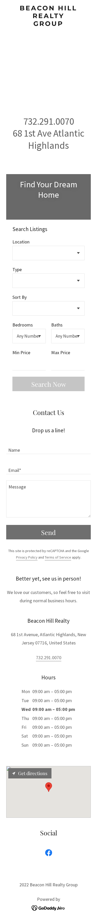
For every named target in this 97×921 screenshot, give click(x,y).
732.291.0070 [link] (48, 657)
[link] (48, 15)
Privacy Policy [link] (27, 557)
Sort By (19, 297)
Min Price (21, 352)
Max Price (60, 352)
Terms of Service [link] (58, 557)
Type (17, 269)
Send (48, 532)
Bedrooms (22, 325)
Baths (57, 325)
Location (20, 242)
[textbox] (29, 363)
